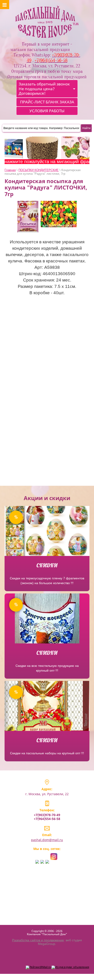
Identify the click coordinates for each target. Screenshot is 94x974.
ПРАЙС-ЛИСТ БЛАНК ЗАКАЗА (47, 102)
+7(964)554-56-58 (47, 819)
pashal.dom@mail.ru (47, 840)
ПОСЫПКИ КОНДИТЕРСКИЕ (38, 170)
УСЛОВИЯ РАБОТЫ (47, 110)
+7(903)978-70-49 (47, 815)
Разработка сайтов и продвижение (38, 940)
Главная (10, 170)
